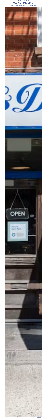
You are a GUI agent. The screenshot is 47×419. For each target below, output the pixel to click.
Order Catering (34, 5)
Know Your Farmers (25, 5)
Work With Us (29, 5)
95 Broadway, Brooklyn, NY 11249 (22, 0)
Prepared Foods (18, 5)
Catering (21, 5)
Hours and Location (13, 5)
